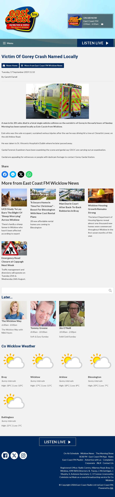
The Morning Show (105, 453)
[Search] (111, 290)
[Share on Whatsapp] (29, 174)
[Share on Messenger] (13, 174)
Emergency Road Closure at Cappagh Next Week (12, 261)
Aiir (111, 488)
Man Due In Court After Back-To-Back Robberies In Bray (70, 207)
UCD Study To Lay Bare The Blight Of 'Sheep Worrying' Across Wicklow (11, 214)
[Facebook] (5, 455)
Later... (7, 297)
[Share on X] (21, 174)
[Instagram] (23, 455)
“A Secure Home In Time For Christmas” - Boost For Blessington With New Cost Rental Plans (42, 209)
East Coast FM (90, 21)
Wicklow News (87, 453)
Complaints (108, 459)
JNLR (98, 463)
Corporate (90, 463)
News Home (12, 65)
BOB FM (83, 456)
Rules (111, 456)
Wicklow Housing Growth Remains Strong (97, 209)
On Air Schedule (71, 453)
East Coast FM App (98, 456)
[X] (14, 455)
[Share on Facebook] (4, 174)
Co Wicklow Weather (18, 346)
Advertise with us (93, 459)
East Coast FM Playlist (72, 459)
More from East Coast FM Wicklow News (43, 65)
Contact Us (108, 463)
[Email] (102, 24)
